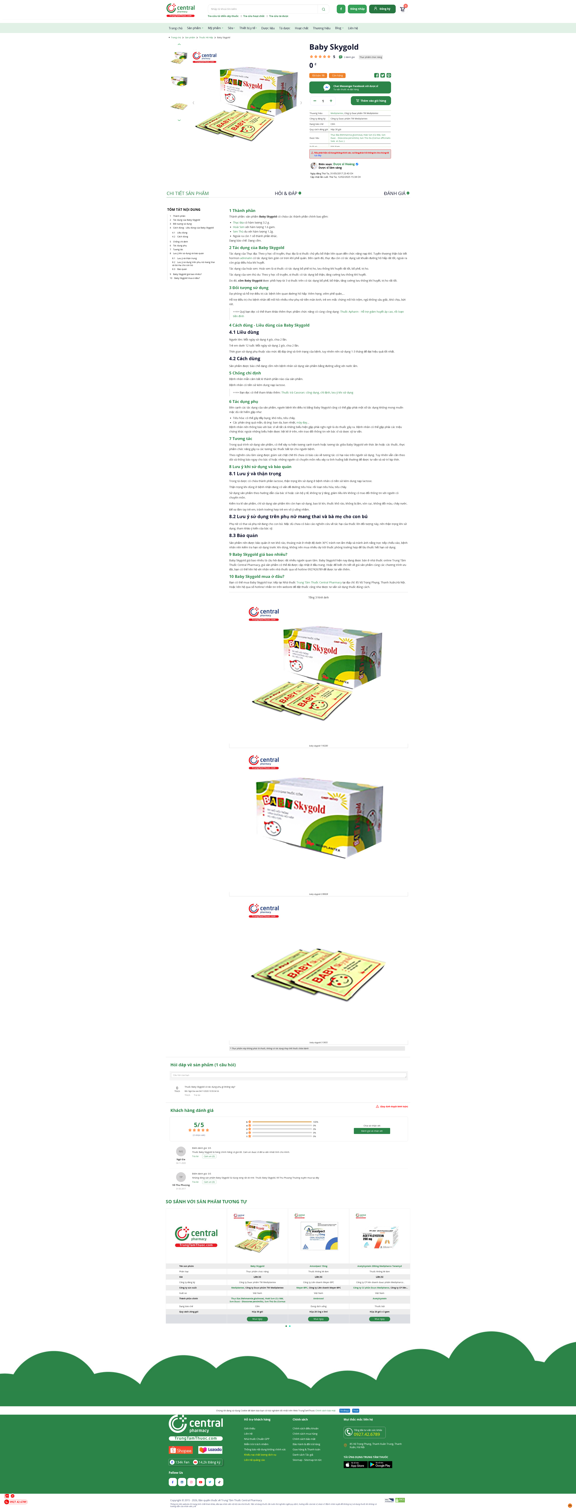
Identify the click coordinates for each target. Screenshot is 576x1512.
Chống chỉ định (180, 241)
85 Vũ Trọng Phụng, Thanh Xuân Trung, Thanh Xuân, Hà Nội (376, 1445)
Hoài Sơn (238, 227)
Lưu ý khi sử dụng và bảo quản (188, 253)
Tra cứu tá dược (278, 16)
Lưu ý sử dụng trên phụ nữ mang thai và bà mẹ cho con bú (193, 264)
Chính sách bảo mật (325, 1410)
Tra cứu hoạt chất (253, 16)
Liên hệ (353, 28)
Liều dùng (182, 232)
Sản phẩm (194, 28)
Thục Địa (238, 222)
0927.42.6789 (367, 1434)
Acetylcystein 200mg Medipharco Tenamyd (379, 1266)
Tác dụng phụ (180, 245)
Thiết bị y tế (247, 28)
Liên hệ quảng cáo (254, 1460)
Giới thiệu (249, 1428)
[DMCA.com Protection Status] (400, 1501)
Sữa (230, 28)
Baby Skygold (257, 1266)
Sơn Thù (238, 231)
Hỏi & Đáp (287, 193)
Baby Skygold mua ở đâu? (187, 278)
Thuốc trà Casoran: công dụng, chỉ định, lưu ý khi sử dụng (317, 392)
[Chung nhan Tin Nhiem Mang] (389, 1501)
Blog (338, 28)
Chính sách (300, 1419)
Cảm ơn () (209, 1156)
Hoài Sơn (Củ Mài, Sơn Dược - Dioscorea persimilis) (257, 1300)
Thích (188, 1095)
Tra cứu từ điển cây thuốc (223, 16)
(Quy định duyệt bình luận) (394, 1106)
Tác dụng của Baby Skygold (186, 219)
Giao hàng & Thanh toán (306, 1449)
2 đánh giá (349, 57)
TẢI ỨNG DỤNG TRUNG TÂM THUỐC (366, 1457)
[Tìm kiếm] (323, 9)
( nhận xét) (199, 1135)
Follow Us (176, 1472)
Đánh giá (396, 193)
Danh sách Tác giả (303, 1454)
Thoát (355, 1410)
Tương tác (178, 249)
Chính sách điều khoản (305, 1428)
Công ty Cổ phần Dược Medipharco (371, 1287)
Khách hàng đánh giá (192, 1110)
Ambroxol (318, 1298)
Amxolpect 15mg (318, 1266)
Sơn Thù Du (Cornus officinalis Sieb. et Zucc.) (265, 1303)
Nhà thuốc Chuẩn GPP (256, 1439)
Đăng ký (385, 9)
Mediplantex (337, 113)
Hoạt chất (301, 28)
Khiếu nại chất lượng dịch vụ (260, 1454)
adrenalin (246, 258)
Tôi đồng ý (344, 1410)
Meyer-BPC (302, 1287)
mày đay (302, 422)
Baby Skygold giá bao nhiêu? (187, 274)
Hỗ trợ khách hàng (257, 1419)
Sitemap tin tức (313, 1460)
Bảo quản (182, 269)
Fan (182, 1462)
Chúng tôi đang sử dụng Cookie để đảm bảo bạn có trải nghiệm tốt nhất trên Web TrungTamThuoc (276, 1410)
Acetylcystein (380, 1298)
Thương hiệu (321, 28)
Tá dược (284, 28)
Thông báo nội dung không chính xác (265, 1449)
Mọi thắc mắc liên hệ (358, 1419)
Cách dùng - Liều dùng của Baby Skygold (193, 227)
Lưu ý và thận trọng (187, 258)
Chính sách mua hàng (305, 1433)
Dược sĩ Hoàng (344, 164)
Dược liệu (268, 28)
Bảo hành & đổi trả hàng (306, 1444)
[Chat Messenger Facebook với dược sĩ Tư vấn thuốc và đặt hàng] (326, 91)
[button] (286, 1326)
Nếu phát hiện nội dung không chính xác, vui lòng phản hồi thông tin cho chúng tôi (351, 154)
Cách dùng (182, 236)
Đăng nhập (357, 9)
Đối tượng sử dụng (182, 223)
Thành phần (179, 216)
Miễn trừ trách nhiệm (256, 1444)
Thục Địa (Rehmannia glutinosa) (346, 134)
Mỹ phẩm (214, 28)
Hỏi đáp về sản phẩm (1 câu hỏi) (203, 1065)
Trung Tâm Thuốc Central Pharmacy (319, 582)
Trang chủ (175, 28)
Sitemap (297, 1460)
